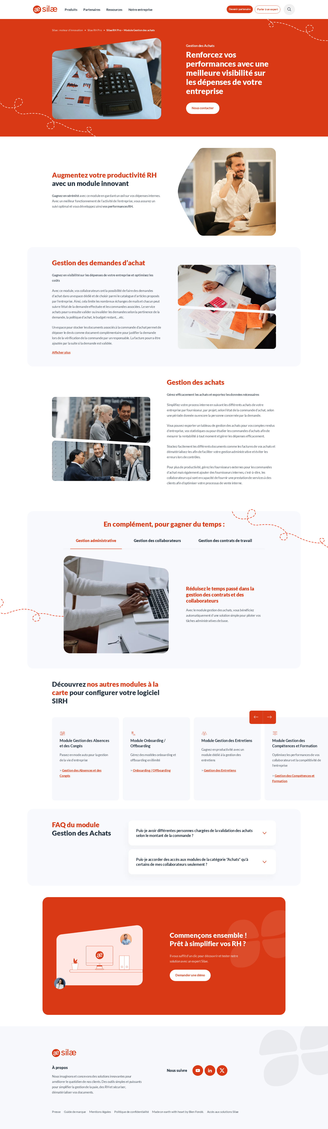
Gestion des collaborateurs (157, 540)
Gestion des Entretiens (220, 770)
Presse (56, 1111)
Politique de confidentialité (131, 1111)
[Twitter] (222, 1070)
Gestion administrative (96, 540)
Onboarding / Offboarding (152, 770)
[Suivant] (269, 717)
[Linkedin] (210, 1070)
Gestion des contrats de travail (225, 540)
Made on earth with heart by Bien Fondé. (177, 1111)
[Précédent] (256, 717)
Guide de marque (75, 1111)
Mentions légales (100, 1111)
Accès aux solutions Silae (223, 1111)
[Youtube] (197, 1070)
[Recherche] (289, 9)
